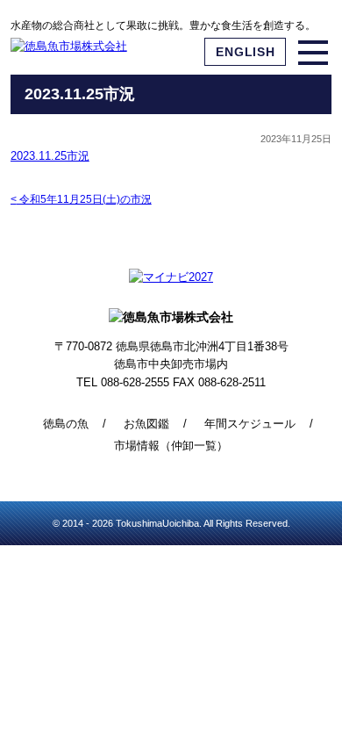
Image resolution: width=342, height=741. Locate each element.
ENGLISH (245, 52)
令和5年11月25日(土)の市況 (81, 199)
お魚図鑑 (146, 423)
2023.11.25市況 (50, 155)
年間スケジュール (250, 423)
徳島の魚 (66, 423)
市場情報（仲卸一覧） (171, 445)
